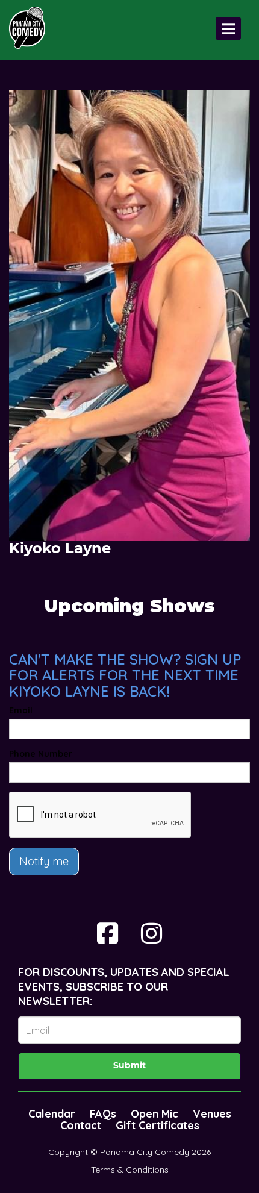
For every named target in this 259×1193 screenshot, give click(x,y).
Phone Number (40, 753)
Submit (129, 1066)
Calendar (51, 1114)
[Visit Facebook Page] (107, 933)
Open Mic (154, 1114)
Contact (80, 1125)
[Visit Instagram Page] (151, 933)
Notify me (44, 861)
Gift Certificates (157, 1125)
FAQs (103, 1114)
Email (21, 710)
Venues (212, 1114)
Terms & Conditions (130, 1169)
